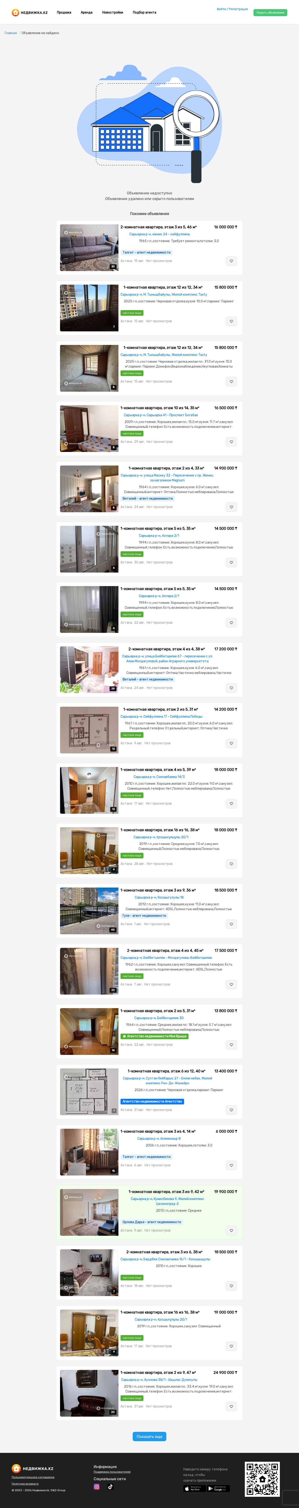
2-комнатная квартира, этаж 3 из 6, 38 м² (164, 1252)
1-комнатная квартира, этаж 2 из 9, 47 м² (158, 1372)
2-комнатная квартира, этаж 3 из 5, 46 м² (159, 227)
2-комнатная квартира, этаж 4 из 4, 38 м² (166, 649)
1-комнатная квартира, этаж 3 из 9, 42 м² (166, 1191)
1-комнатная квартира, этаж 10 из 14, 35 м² (160, 408)
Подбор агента (144, 12)
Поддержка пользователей (112, 1471)
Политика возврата (25, 1483)
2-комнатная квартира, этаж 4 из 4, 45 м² (165, 950)
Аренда (87, 12)
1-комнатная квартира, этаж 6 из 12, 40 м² (166, 1071)
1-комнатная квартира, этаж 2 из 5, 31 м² (160, 709)
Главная (11, 33)
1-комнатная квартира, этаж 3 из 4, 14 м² (158, 1131)
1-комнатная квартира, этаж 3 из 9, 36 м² (158, 890)
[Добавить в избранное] (231, 261)
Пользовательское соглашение (33, 1477)
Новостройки (112, 12)
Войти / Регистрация (232, 9)
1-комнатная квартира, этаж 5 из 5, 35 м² (158, 528)
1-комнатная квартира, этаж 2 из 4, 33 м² (166, 468)
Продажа (64, 12)
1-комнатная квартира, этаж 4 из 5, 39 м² (158, 769)
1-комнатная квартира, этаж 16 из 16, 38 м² (160, 830)
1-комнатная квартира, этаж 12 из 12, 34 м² (163, 287)
